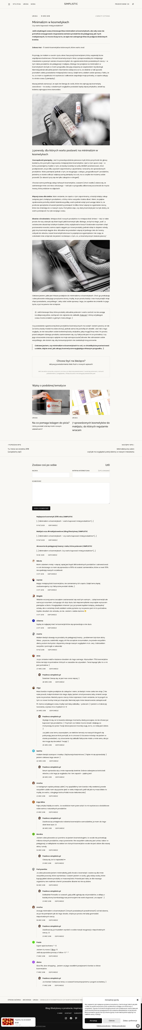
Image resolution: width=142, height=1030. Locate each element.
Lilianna (39, 621)
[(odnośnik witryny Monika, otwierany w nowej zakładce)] (33, 835)
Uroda (34, 16)
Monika (39, 834)
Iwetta (39, 751)
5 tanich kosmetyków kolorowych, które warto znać (64, 47)
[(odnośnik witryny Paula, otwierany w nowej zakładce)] (33, 943)
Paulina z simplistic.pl (51, 675)
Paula (38, 942)
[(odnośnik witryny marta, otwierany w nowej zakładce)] (33, 634)
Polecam (83, 315)
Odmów (112, 1021)
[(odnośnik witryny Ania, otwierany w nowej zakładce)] (33, 656)
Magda (39, 596)
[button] (137, 1000)
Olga (38, 688)
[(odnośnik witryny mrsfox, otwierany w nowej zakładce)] (33, 783)
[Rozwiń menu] (9, 4)
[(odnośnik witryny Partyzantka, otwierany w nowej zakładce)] (33, 870)
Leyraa (39, 580)
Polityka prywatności (104, 1026)
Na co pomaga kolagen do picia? (51, 425)
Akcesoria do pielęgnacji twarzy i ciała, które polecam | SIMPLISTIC (64, 546)
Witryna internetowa (81, 471)
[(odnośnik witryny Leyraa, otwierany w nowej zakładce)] (33, 580)
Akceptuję (93, 1021)
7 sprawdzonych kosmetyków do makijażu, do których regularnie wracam (91, 426)
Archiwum (27, 1000)
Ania (38, 656)
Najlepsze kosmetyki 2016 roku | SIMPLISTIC (54, 517)
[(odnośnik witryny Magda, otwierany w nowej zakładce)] (33, 596)
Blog (53, 950)
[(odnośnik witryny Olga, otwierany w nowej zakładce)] (33, 688)
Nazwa (35, 471)
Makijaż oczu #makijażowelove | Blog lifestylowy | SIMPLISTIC (62, 531)
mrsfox (39, 783)
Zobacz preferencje (130, 1021)
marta (39, 634)
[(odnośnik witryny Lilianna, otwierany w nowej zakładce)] (33, 621)
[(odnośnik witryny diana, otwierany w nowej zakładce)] (33, 963)
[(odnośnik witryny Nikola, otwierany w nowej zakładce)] (33, 561)
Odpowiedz (53, 525)
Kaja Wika (40, 802)
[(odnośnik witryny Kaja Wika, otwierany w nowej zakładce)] (33, 802)
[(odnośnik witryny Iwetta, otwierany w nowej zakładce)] (33, 751)
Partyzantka (41, 869)
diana (38, 962)
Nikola (39, 561)
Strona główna (14, 1000)
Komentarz (36, 481)
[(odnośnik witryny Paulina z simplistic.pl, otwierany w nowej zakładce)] (39, 675)
